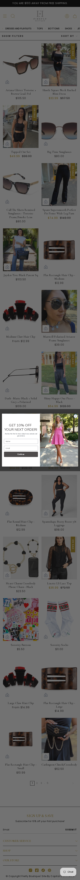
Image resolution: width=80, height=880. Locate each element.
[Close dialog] (75, 416)
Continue (21, 454)
